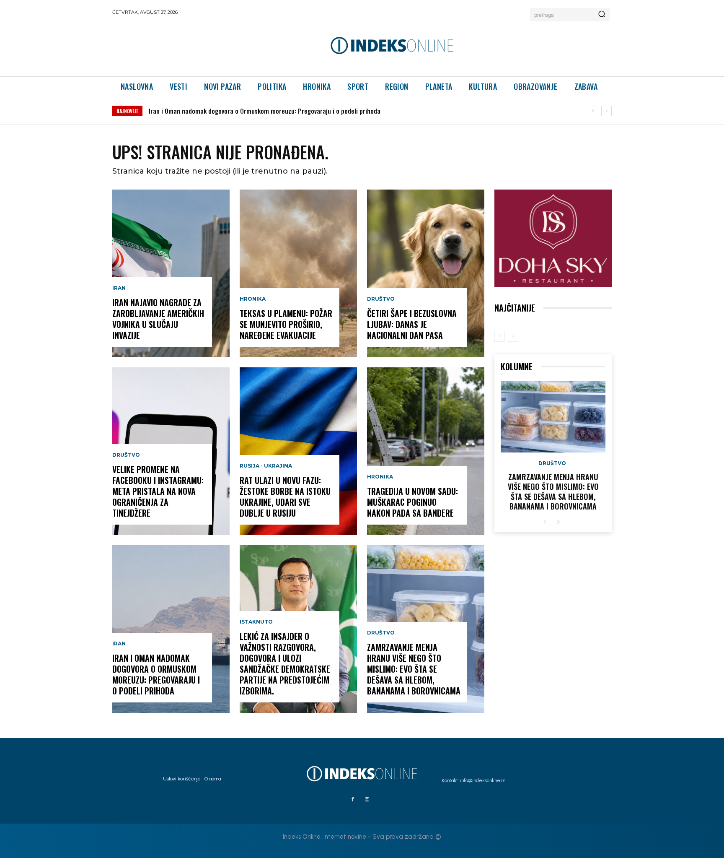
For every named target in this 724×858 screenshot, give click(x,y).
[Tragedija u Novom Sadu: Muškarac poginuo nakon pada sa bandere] (425, 451)
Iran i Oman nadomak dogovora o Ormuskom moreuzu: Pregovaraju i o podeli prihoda (264, 110)
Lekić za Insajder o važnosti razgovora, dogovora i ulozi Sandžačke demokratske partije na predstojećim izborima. (285, 663)
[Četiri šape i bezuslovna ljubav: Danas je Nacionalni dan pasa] (425, 273)
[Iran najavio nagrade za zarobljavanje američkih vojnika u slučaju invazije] (171, 273)
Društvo (126, 455)
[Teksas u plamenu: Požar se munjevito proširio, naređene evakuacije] (298, 273)
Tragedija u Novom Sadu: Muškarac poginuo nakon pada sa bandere (412, 502)
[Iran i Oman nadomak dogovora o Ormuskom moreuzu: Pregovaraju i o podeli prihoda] (171, 629)
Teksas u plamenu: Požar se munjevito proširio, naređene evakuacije (286, 324)
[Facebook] (353, 800)
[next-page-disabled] (513, 336)
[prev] (593, 111)
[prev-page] (499, 336)
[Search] (602, 14)
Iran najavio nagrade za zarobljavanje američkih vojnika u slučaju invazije (158, 318)
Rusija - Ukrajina (266, 465)
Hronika (253, 299)
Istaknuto (256, 621)
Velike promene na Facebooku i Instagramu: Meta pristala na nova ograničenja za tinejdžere (158, 491)
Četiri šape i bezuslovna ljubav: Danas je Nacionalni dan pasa (412, 324)
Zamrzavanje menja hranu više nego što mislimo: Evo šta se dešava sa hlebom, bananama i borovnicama (413, 669)
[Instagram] (367, 800)
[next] (606, 111)
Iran (119, 288)
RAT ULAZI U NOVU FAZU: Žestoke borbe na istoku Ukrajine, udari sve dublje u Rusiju (285, 496)
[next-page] (558, 522)
